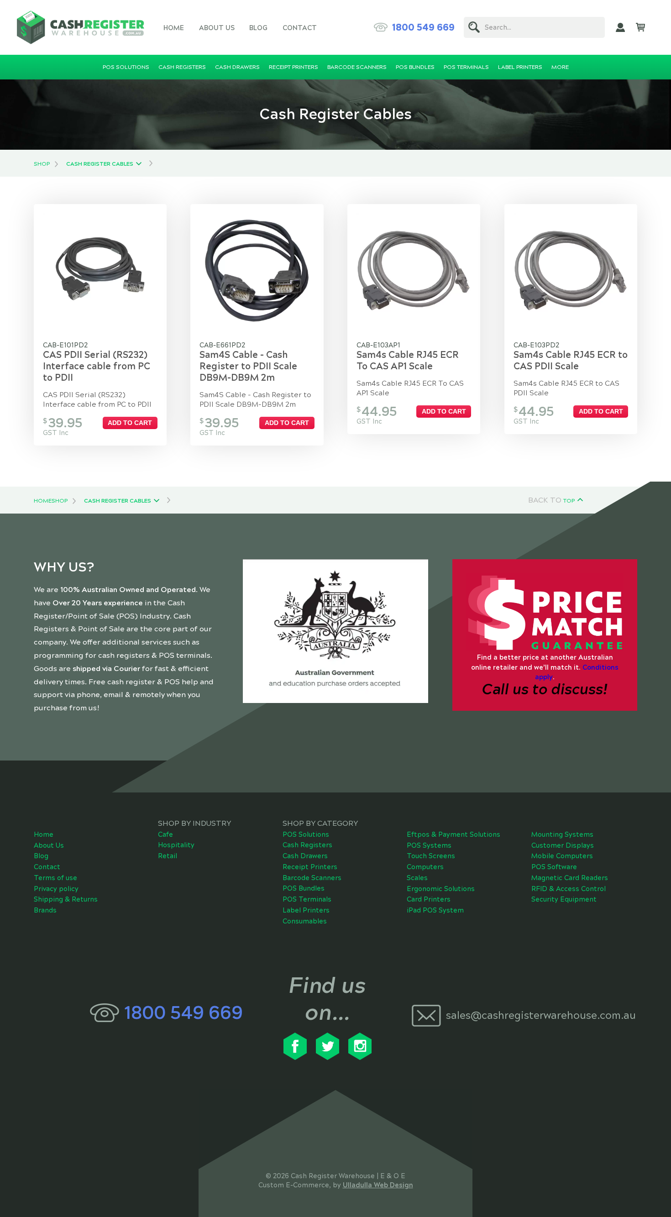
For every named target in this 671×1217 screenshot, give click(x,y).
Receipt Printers (310, 867)
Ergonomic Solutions (441, 889)
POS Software (554, 867)
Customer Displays (562, 845)
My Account (620, 27)
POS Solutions (306, 834)
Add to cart (130, 422)
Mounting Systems (562, 834)
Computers (425, 867)
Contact (300, 28)
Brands (45, 910)
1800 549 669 (423, 27)
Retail (167, 856)
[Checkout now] (640, 27)
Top (569, 501)
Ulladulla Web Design (378, 1185)
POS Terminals (307, 899)
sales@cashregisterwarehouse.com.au (537, 1015)
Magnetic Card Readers (569, 878)
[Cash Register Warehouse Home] (80, 27)
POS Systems (429, 845)
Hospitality (176, 845)
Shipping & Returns (66, 899)
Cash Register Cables (99, 164)
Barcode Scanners (312, 878)
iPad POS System (435, 910)
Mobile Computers (562, 856)
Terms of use (55, 878)
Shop (42, 164)
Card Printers (429, 899)
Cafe (165, 834)
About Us (217, 28)
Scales (417, 878)
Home (173, 28)
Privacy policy (56, 889)
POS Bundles (304, 888)
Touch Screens (431, 856)
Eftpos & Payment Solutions (453, 834)
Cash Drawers (305, 856)
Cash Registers (307, 845)
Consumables (305, 921)
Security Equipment (564, 899)
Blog (258, 28)
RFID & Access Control (568, 889)
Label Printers (306, 910)
